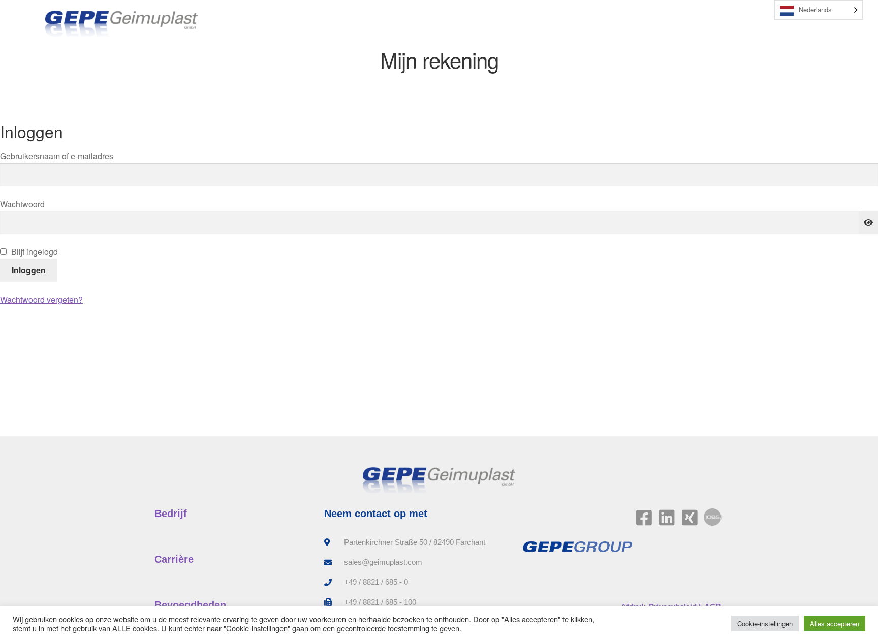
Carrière (174, 559)
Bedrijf (170, 513)
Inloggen (29, 270)
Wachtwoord (39, 204)
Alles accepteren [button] (834, 623)
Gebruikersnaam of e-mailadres (70, 156)
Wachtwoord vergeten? (41, 299)
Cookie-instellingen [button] (765, 623)
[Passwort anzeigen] (868, 222)
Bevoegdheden (190, 605)
